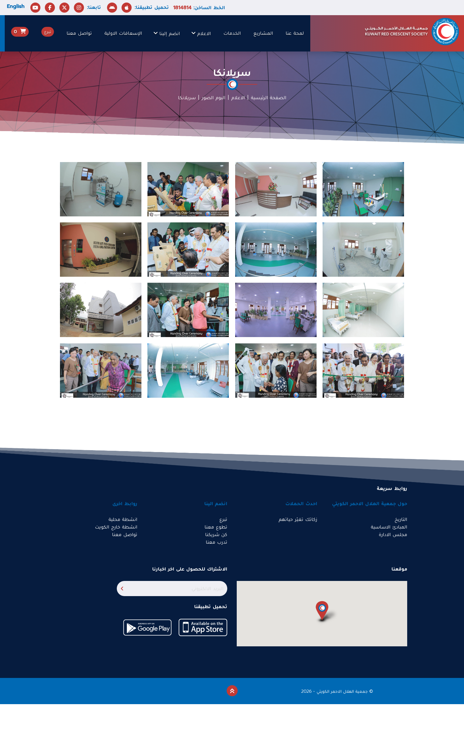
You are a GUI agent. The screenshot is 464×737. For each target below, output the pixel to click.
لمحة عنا (295, 33)
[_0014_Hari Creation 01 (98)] (276, 370)
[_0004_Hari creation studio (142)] (188, 370)
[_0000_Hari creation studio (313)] (363, 249)
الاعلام (204, 33)
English (16, 6)
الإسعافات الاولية (123, 33)
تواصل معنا (79, 33)
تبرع (223, 519)
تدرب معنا (216, 542)
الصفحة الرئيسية (268, 97)
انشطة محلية (123, 519)
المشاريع (263, 33)
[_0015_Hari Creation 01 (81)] (363, 370)
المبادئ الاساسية (389, 527)
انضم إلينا (169, 33)
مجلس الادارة (393, 534)
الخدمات (232, 33)
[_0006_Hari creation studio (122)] (363, 189)
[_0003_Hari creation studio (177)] (363, 309)
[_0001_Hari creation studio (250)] (276, 189)
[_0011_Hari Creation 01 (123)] (188, 309)
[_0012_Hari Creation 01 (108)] (188, 249)
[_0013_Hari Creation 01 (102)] (188, 189)
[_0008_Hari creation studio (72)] (101, 249)
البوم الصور (213, 97)
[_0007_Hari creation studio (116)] (276, 309)
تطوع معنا (216, 527)
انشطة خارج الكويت (116, 527)
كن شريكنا (216, 534)
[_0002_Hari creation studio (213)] (101, 189)
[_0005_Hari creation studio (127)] (276, 249)
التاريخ (401, 519)
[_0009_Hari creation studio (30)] (101, 309)
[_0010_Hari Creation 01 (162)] (101, 370)
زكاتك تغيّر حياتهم (298, 519)
